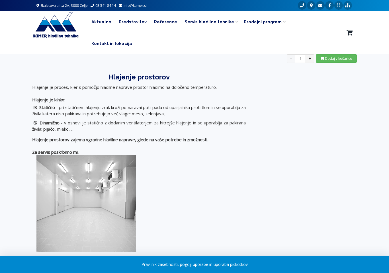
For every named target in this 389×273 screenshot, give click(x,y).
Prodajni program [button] (263, 21)
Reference (165, 21)
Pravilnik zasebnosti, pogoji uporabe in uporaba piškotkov (195, 264)
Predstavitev (133, 21)
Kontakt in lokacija (111, 43)
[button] (349, 32)
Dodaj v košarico (338, 58)
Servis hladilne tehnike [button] (209, 21)
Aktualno (101, 21)
